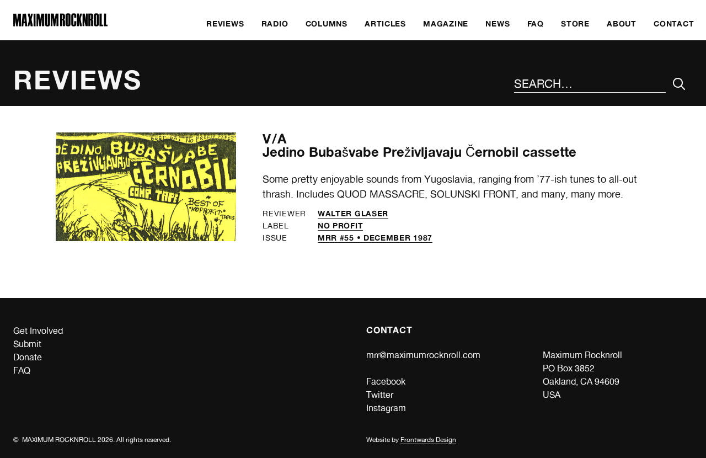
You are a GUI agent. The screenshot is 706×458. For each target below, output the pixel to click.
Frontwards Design (428, 440)
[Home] (60, 23)
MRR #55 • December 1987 (375, 237)
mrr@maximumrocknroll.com (423, 355)
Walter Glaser (353, 213)
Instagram (386, 408)
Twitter (379, 395)
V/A (275, 139)
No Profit (340, 225)
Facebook (385, 381)
